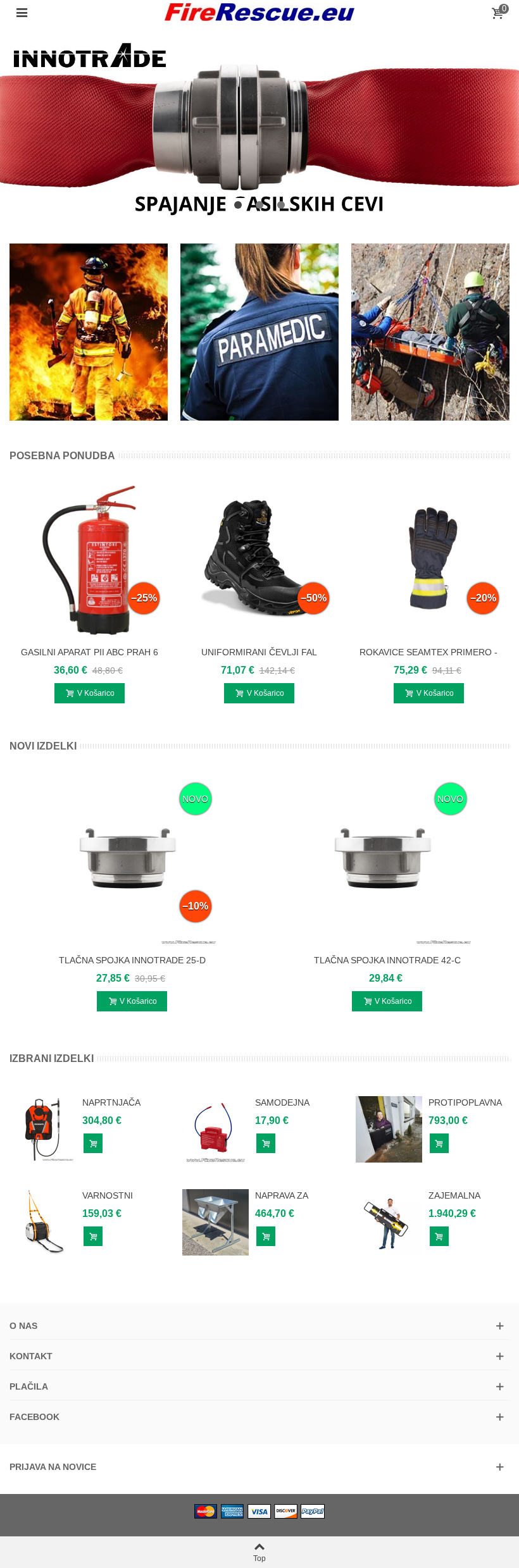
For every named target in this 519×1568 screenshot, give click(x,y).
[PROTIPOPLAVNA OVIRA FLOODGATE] (389, 1128)
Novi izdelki (43, 746)
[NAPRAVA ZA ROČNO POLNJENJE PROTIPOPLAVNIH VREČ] (215, 1221)
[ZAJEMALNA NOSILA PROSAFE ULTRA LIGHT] (389, 1221)
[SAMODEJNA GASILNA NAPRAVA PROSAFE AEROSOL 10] (215, 1128)
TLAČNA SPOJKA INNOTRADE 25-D (132, 960)
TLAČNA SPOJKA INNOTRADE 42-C (387, 960)
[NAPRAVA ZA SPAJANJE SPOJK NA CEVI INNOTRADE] (259, 125)
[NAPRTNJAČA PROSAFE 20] (42, 1128)
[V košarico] (93, 1143)
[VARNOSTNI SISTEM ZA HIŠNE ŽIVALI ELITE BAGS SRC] (42, 1221)
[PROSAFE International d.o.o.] (259, 12)
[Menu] (21, 12)
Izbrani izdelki (51, 1058)
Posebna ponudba (62, 455)
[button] (238, 205)
